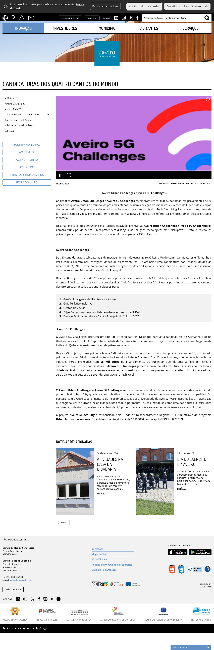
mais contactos (13, 589)
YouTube (52, 600)
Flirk (59, 599)
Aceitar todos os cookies (144, 6)
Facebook (137, 17)
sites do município (70, 17)
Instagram (124, 17)
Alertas (22, 17)
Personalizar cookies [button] (105, 6)
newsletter (92, 17)
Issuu (45, 599)
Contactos (31, 18)
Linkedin (116, 17)
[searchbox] (176, 18)
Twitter (131, 17)
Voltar (64, 522)
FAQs (13, 18)
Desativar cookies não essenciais (187, 6)
